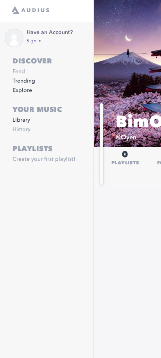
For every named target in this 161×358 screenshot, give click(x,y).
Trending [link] (24, 81)
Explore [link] (22, 90)
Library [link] (21, 120)
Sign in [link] (34, 41)
